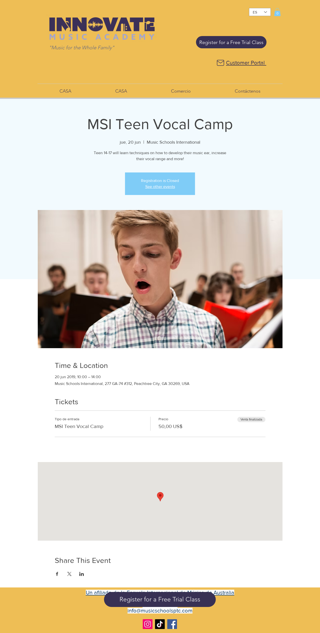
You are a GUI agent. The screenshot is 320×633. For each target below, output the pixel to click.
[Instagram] (147, 624)
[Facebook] (172, 624)
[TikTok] (160, 624)
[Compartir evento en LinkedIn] (81, 574)
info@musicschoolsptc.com (160, 610)
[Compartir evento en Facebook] (57, 574)
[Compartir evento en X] (69, 574)
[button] (277, 12)
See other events (160, 186)
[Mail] (220, 62)
